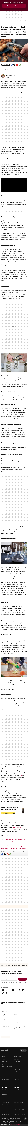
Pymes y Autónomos (19, 1092)
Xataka (3, 1059)
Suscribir (22, 979)
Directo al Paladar (6, 1079)
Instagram (16, 990)
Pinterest (20, 990)
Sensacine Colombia (19, 1109)
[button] (10, 75)
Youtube (13, 990)
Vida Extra (17, 1061)
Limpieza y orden (11, 851)
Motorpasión (17, 1079)
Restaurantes (5, 1026)
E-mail (20, 65)
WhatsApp (3, 990)
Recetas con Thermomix (5, 1010)
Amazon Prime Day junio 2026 (20, 1027)
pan (21, 775)
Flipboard (17, 65)
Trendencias (5, 1089)
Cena (12, 20)
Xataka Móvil (5, 1061)
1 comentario (6, 64)
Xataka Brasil (5, 1104)
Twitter (14, 65)
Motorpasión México (19, 1114)
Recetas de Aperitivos (5, 1018)
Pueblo (21, 20)
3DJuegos (16, 1059)
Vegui (3, 1015)
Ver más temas (6, 1036)
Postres (16, 1010)
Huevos (16, 1031)
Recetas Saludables (20, 1023)
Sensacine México (19, 1107)
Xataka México (5, 1102)
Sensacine (17, 1069)
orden (20, 851)
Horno (3, 1031)
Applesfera (4, 1064)
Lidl (17, 20)
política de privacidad (21, 982)
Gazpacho (24, 965)
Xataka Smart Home (7, 1066)
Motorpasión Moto (19, 1081)
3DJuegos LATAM (18, 1102)
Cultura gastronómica (18, 1018)
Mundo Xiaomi (5, 1068)
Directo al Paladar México (6, 1115)
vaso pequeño (17, 827)
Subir (22, 1050)
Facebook (12, 65)
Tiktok (3, 993)
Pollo (3, 1023)
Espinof (16, 1071)
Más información (15, 1124)
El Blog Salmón (18, 1089)
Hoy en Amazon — (8, 813)
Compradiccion (5, 1094)
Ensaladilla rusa (16, 965)
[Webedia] (5, 1051)
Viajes (16, 1015)
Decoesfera (4, 1092)
